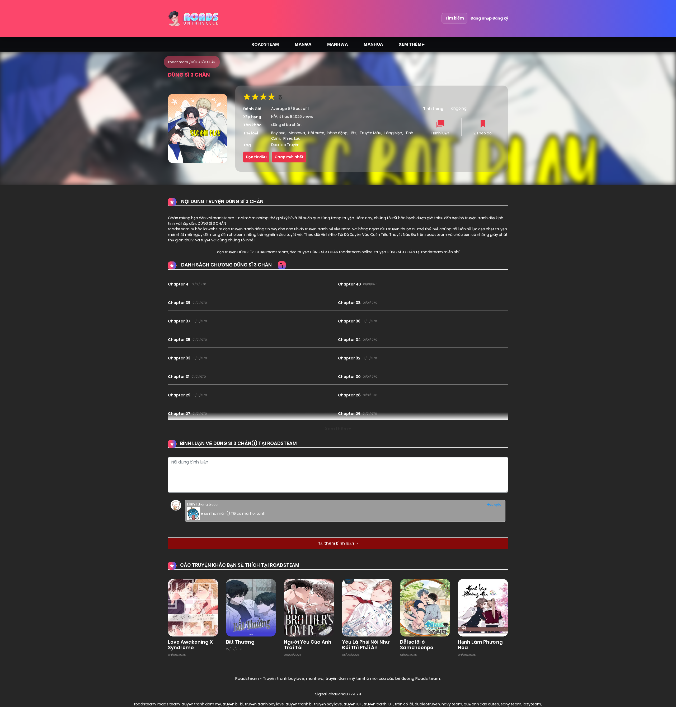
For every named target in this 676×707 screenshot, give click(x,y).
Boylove (278, 132)
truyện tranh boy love (264, 704)
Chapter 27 (179, 413)
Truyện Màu (370, 132)
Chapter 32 (349, 358)
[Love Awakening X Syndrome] (193, 607)
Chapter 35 (179, 339)
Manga (303, 44)
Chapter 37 (179, 321)
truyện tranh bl (298, 704)
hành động (337, 132)
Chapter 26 (349, 413)
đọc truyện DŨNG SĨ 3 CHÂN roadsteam (252, 252)
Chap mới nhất (289, 157)
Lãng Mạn (393, 132)
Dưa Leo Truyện (285, 144)
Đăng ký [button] (500, 18)
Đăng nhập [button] (481, 18)
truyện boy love (328, 704)
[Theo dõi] (483, 124)
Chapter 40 (349, 284)
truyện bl (230, 704)
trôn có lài (404, 704)
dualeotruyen (427, 704)
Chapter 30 (349, 376)
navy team (452, 704)
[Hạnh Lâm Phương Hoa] (483, 607)
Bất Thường (240, 642)
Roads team (427, 678)
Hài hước (316, 132)
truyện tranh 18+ (378, 704)
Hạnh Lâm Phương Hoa (480, 645)
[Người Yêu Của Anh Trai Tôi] (309, 607)
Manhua (373, 44)
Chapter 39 (179, 302)
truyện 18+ (353, 704)
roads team (168, 704)
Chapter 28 (349, 395)
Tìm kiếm (454, 18)
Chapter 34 (349, 339)
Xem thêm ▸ (412, 44)
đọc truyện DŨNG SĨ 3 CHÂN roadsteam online (331, 252)
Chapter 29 (179, 395)
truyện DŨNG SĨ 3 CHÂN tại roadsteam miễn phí (416, 252)
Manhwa (337, 44)
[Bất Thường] (251, 607)
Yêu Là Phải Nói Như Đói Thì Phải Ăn (365, 645)
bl (241, 704)
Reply (496, 505)
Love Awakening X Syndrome (190, 645)
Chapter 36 (349, 321)
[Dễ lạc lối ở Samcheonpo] (425, 607)
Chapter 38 (349, 302)
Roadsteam (265, 44)
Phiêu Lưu (292, 138)
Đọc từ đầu (256, 157)
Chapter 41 (179, 284)
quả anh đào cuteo (481, 704)
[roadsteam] (194, 18)
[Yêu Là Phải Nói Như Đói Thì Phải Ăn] (367, 607)
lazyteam (532, 704)
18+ (353, 132)
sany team (511, 704)
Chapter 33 (179, 358)
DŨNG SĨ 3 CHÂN (203, 62)
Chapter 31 (178, 376)
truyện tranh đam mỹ (201, 704)
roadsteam (178, 62)
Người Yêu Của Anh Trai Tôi (307, 645)
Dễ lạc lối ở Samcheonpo (416, 645)
